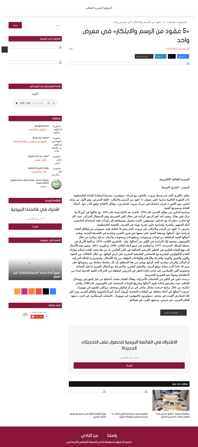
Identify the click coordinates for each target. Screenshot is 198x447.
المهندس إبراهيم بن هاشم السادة (29, 141)
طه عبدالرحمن (38, 171)
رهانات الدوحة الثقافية (38, 168)
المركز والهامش (41, 126)
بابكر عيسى (40, 159)
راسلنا (112, 435)
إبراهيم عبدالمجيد (37, 129)
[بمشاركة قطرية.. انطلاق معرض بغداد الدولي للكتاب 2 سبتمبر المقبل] (170, 400)
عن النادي (89, 435)
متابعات (171, 22)
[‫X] (46, 291)
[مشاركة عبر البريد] (5, 49)
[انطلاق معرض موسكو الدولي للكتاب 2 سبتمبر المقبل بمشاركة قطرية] (129, 400)
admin (43, 186)
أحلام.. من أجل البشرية (38, 156)
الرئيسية (182, 22)
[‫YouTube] (39, 291)
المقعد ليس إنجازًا (41, 138)
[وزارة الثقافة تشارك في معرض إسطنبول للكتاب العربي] (87, 400)
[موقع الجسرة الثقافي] (99, 8)
